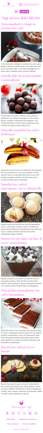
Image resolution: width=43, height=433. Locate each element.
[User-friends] (35, 413)
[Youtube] (13, 413)
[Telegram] (30, 413)
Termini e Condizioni (29, 424)
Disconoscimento (12, 424)
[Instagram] (18, 413)
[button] (16, 11)
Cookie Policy (10, 419)
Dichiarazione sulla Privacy (28, 419)
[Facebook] (7, 413)
